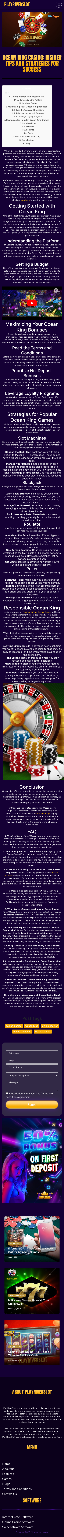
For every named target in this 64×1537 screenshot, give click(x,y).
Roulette (30, 130)
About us (8, 1469)
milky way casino (17, 1295)
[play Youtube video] (32, 303)
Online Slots (15, 1243)
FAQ (28, 143)
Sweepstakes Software (17, 1527)
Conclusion (28, 140)
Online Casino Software (18, 1522)
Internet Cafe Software (17, 1517)
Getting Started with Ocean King (27, 96)
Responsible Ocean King (27, 136)
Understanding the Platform (29, 100)
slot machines (43, 1031)
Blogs (6, 1484)
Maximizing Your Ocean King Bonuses (27, 106)
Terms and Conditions (17, 1489)
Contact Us (9, 1494)
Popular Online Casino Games (37, 612)
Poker (30, 133)
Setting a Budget (30, 103)
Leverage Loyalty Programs (30, 116)
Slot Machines (29, 123)
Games (7, 1479)
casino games (13, 1025)
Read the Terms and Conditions (29, 110)
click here (25, 200)
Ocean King (31, 1025)
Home (6, 1464)
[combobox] (10, 1067)
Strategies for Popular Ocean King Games (27, 120)
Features (8, 1474)
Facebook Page (42, 813)
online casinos (50, 1025)
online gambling (22, 1031)
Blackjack (30, 126)
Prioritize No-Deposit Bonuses (30, 113)
